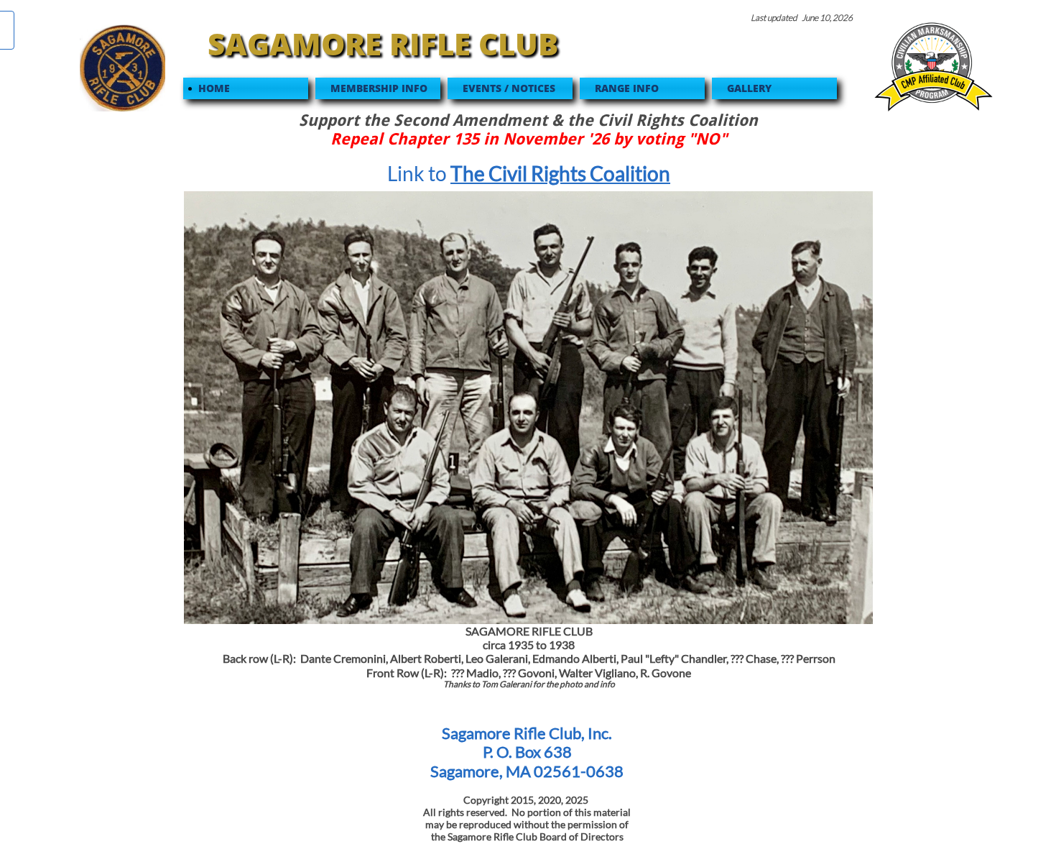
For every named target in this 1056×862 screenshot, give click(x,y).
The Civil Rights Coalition (560, 173)
